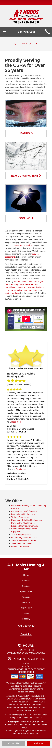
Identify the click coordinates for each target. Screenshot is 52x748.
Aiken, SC (10, 696)
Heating (25, 133)
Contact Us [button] (13, 743)
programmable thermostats (26, 284)
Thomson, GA (37, 702)
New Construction (24, 175)
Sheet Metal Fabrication (22, 543)
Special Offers (26, 591)
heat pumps (34, 281)
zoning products (12, 293)
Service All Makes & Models (23, 540)
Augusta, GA (23, 696)
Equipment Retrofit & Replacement (26, 520)
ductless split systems (25, 287)
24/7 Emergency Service (22, 534)
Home (26, 575)
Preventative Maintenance (23, 523)
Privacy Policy (26, 608)
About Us (26, 602)
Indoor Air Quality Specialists (24, 537)
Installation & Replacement (23, 514)
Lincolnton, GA (25, 699)
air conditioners (21, 281)
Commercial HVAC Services (24, 511)
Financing (26, 597)
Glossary (26, 619)
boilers (39, 287)
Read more (16, 422)
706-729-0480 (26, 625)
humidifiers (10, 287)
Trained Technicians (20, 517)
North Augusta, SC (20, 702)
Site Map (26, 613)
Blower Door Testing (20, 546)
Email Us (26, 634)
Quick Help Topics (25, 44)
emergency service (23, 245)
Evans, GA (11, 699)
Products (26, 580)
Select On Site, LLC (34, 722)
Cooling (24, 218)
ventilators (33, 290)
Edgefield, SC (37, 696)
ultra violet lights (21, 290)
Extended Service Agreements (24, 526)
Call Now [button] (38, 743)
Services (26, 586)
